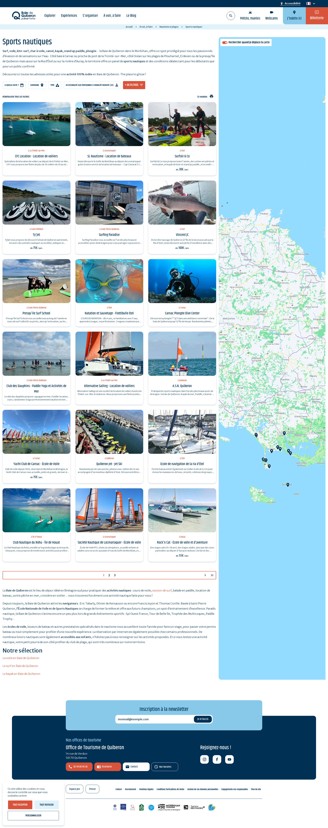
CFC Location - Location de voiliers (36, 156)
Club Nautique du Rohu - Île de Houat (36, 542)
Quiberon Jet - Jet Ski (109, 464)
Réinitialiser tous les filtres (16, 97)
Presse (92, 789)
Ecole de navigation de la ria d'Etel (182, 464)
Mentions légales (146, 789)
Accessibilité (290, 3)
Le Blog (131, 16)
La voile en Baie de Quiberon (21, 658)
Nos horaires (165, 767)
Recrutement (130, 789)
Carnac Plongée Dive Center (182, 313)
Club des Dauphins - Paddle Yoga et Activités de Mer (36, 388)
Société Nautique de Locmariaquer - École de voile (109, 542)
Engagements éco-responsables (234, 789)
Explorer (49, 16)
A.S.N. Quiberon (182, 386)
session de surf (162, 590)
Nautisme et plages (169, 26)
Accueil (129, 26)
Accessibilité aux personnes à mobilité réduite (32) (90, 85)
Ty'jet (36, 235)
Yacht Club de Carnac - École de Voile (36, 464)
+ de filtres (131, 85)
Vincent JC (182, 235)
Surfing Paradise (109, 235)
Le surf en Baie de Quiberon (20, 666)
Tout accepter (20, 805)
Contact (134, 767)
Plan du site (256, 789)
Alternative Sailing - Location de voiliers (109, 386)
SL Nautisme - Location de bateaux (109, 156)
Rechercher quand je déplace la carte (249, 42)
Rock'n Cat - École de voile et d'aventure (182, 542)
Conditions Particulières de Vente (170, 789)
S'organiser (90, 16)
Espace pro (74, 789)
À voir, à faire (112, 16)
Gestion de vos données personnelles (202, 789)
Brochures (107, 767)
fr (308, 4)
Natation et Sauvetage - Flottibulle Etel (109, 313)
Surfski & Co (182, 156)
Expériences (69, 16)
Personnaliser (33, 815)
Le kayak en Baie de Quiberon (21, 673)
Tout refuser (47, 805)
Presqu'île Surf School (36, 313)
